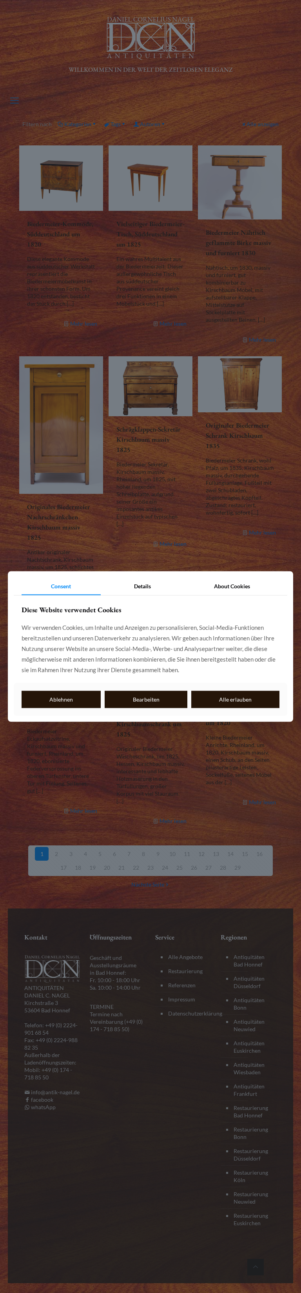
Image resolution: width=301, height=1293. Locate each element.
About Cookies (232, 585)
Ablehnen (61, 699)
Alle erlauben (235, 699)
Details (142, 585)
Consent (61, 585)
